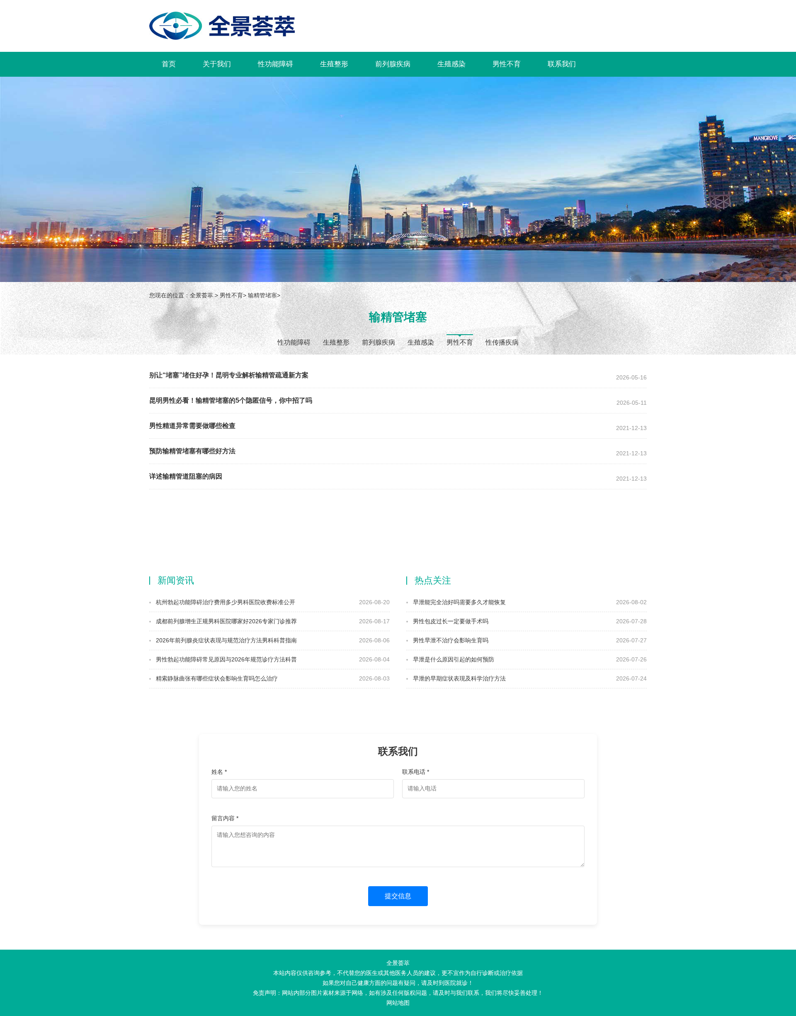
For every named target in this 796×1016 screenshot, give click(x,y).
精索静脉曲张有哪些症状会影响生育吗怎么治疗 (216, 678)
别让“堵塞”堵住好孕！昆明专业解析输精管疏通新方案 (228, 375)
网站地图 (398, 1002)
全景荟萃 (201, 295)
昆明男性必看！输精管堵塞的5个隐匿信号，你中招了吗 (230, 400)
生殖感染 (451, 64)
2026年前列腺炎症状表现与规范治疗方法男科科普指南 (225, 640)
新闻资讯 (176, 580)
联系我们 (562, 64)
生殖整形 (334, 64)
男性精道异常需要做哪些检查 (192, 425)
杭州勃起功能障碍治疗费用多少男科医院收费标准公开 (224, 602)
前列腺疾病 (392, 64)
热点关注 (433, 580)
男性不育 (507, 64)
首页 (169, 64)
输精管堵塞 (262, 295)
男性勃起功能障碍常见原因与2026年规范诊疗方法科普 (225, 659)
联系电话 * (415, 771)
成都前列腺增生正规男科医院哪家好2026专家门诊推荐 (225, 621)
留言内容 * (224, 818)
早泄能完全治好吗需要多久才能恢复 (458, 602)
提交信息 (398, 895)
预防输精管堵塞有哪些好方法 (192, 451)
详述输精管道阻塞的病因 (185, 476)
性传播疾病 (502, 342)
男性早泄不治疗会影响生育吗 (449, 640)
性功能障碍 (275, 64)
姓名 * (219, 771)
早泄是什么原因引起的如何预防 (452, 659)
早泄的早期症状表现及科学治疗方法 (458, 678)
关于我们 (217, 64)
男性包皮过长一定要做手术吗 (449, 621)
